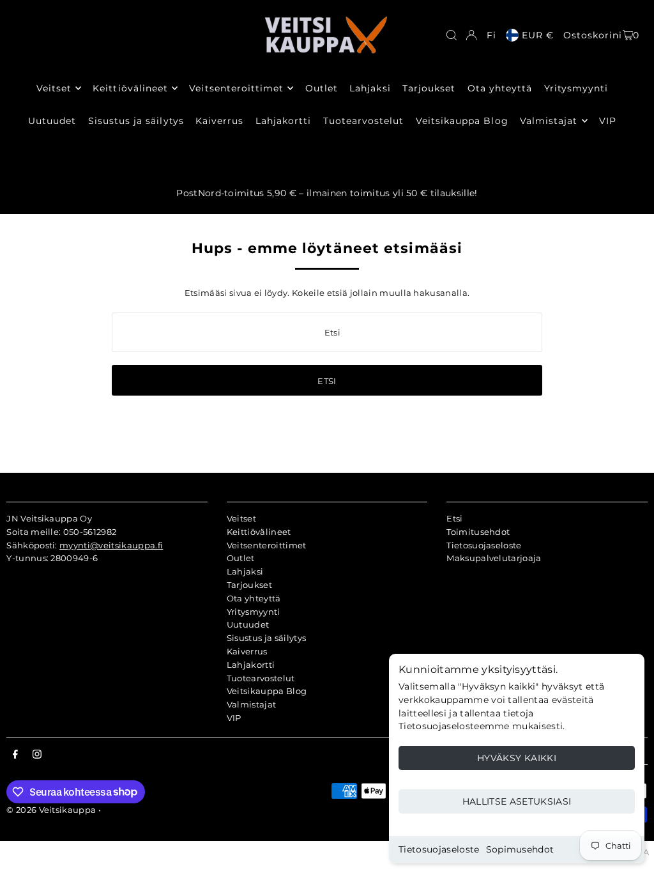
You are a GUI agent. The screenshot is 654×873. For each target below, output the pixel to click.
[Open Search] (451, 35)
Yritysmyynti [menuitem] (576, 88)
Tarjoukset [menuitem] (429, 88)
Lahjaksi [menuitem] (369, 88)
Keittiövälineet (259, 532)
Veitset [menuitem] (54, 88)
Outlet (241, 558)
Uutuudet (248, 624)
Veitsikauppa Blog (267, 691)
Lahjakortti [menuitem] (283, 121)
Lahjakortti (251, 665)
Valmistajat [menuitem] (549, 121)
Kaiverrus (247, 651)
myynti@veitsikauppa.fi (111, 545)
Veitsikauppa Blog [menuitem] (462, 121)
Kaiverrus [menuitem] (219, 121)
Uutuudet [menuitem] (52, 121)
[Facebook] (15, 755)
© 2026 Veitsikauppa (51, 810)
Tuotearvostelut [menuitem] (363, 121)
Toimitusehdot (478, 532)
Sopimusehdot (520, 849)
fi (491, 35)
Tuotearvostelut (261, 678)
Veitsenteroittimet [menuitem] (236, 88)
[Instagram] (37, 755)
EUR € (538, 35)
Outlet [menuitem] (321, 88)
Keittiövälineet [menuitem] (130, 88)
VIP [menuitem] (607, 121)
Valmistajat (252, 704)
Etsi (454, 518)
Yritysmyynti (253, 611)
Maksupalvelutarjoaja (494, 558)
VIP (234, 718)
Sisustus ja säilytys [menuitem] (136, 121)
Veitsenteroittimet (267, 545)
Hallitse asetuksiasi (517, 801)
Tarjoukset (249, 585)
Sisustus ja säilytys (267, 638)
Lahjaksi (245, 571)
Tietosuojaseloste (439, 849)
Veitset (241, 518)
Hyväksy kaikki (516, 758)
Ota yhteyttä (254, 598)
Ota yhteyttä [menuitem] (500, 88)
